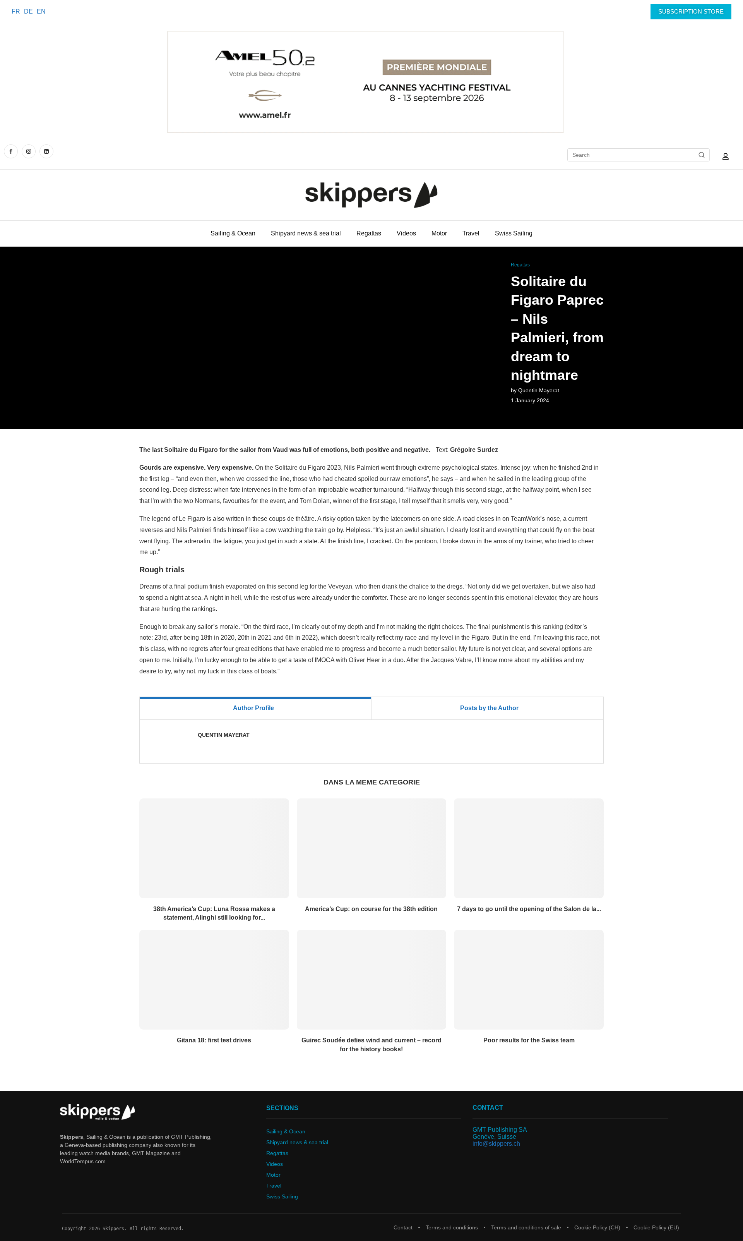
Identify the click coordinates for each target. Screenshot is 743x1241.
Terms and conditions (452, 1227)
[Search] (702, 155)
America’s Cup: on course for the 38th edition (371, 909)
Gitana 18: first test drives (214, 1040)
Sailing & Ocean (233, 233)
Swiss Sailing (513, 233)
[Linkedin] (46, 151)
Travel (470, 233)
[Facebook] (12, 151)
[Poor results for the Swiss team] (529, 980)
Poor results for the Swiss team (529, 1040)
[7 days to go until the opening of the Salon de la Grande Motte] (529, 848)
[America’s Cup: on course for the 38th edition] (372, 848)
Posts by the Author (489, 708)
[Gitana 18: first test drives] (214, 980)
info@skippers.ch (496, 1143)
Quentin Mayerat (538, 390)
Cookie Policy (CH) (597, 1227)
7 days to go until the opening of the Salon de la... (529, 909)
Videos (406, 233)
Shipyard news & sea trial (306, 233)
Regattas (368, 233)
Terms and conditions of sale (526, 1227)
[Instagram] (29, 151)
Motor (439, 233)
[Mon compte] (725, 156)
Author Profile (253, 708)
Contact (403, 1227)
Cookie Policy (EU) (656, 1227)
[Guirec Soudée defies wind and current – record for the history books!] (372, 980)
